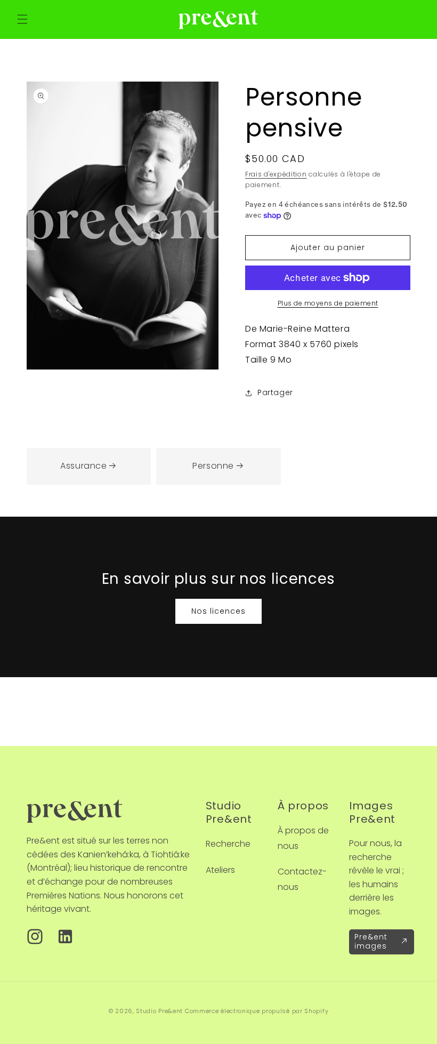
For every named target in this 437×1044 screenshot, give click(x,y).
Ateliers (220, 870)
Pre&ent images (370, 941)
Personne (213, 466)
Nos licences (218, 611)
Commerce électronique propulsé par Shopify (256, 1011)
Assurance (83, 466)
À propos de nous (303, 838)
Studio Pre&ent (159, 1011)
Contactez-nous (302, 879)
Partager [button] (275, 392)
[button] (22, 19)
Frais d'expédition (276, 174)
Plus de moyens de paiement (328, 303)
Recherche (228, 844)
